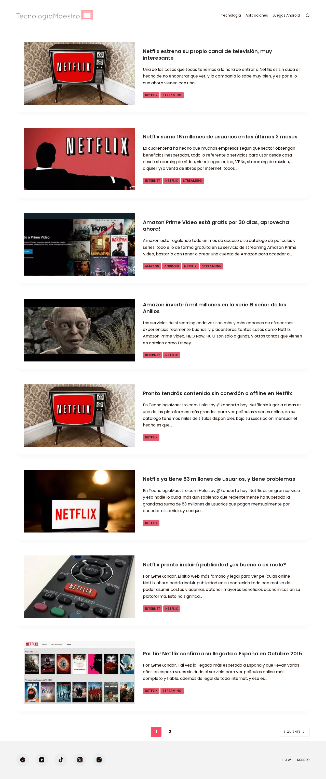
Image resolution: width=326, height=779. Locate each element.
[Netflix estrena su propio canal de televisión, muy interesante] (79, 73)
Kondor (303, 760)
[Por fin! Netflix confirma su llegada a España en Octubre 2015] (79, 672)
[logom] (54, 15)
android (171, 266)
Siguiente (292, 732)
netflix (151, 95)
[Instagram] (99, 760)
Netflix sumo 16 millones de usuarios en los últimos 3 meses (220, 136)
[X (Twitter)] (80, 760)
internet (152, 180)
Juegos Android (286, 15)
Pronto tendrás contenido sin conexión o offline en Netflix (217, 393)
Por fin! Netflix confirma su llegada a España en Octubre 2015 (222, 653)
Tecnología (231, 15)
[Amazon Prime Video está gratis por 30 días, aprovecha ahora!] (79, 244)
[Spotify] (22, 760)
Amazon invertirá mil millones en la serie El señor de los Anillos (214, 308)
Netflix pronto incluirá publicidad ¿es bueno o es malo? (214, 564)
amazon (152, 266)
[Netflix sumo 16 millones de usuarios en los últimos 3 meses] (79, 159)
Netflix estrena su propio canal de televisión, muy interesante (207, 54)
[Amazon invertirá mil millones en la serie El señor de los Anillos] (79, 330)
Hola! (286, 760)
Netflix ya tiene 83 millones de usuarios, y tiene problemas (219, 479)
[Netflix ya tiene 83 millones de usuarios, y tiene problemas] (79, 501)
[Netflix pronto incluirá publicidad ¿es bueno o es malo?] (79, 586)
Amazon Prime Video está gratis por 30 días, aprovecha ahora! (216, 225)
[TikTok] (61, 760)
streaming (172, 95)
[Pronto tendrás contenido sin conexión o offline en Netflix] (79, 415)
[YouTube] (41, 760)
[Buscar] (308, 15)
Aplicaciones (257, 15)
